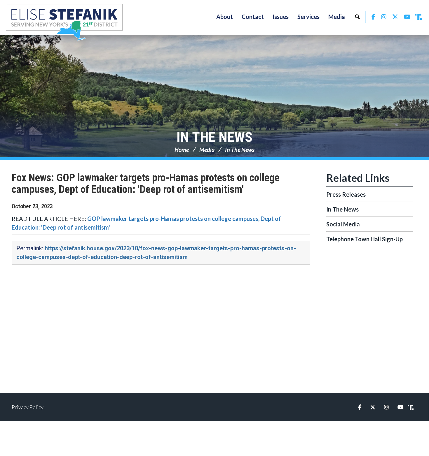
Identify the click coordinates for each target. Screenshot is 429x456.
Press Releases (346, 194)
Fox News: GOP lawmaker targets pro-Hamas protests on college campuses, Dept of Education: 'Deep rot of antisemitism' (146, 184)
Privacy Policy (27, 407)
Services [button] (308, 16)
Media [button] (336, 16)
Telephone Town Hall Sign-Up (364, 238)
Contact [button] (253, 16)
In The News (214, 137)
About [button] (224, 16)
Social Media (343, 224)
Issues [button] (281, 16)
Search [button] (357, 16)
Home (182, 149)
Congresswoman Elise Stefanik (64, 22)
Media (206, 149)
